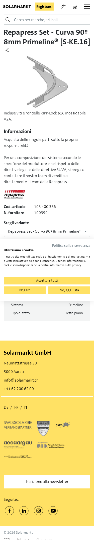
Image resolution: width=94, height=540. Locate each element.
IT (25, 407)
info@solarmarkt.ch (21, 380)
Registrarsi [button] (44, 6)
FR (16, 407)
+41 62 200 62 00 (19, 388)
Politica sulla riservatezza (71, 245)
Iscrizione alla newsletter (47, 481)
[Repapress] (14, 196)
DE (6, 407)
